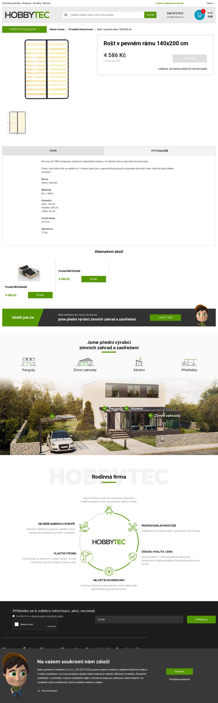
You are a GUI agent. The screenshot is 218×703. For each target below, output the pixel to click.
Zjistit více (165, 317)
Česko (210, 3)
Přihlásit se (201, 619)
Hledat (150, 14)
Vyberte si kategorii (22, 29)
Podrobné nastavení (179, 679)
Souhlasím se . (40, 616)
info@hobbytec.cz (175, 17)
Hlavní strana (57, 29)
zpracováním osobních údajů (47, 616)
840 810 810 (175, 13)
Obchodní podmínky (11, 3)
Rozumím (179, 671)
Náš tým (46, 3)
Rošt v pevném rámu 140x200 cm (114, 29)
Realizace (26, 3)
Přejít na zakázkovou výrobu (168, 3)
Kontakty (37, 3)
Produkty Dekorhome (81, 29)
